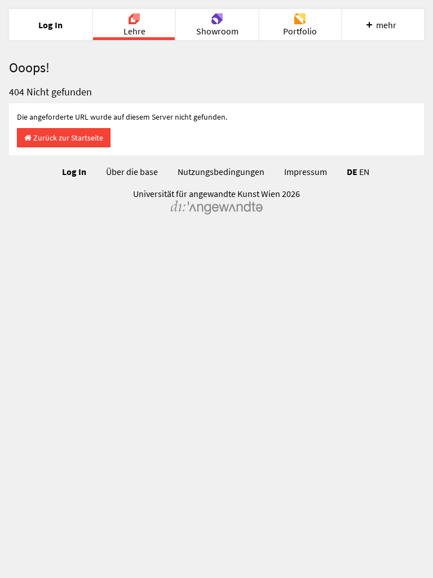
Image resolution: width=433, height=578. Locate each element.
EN (364, 171)
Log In (74, 171)
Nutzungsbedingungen (221, 171)
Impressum (305, 171)
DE (352, 171)
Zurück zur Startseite (67, 138)
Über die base (132, 171)
